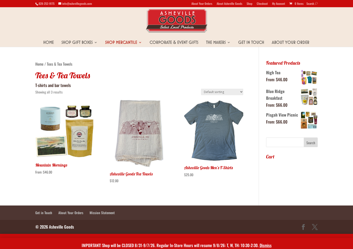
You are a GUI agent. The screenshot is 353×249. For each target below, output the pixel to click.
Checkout (262, 4)
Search (312, 3)
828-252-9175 (47, 3)
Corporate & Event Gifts (174, 42)
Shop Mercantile (121, 42)
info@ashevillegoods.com (77, 3)
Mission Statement (102, 212)
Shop (249, 4)
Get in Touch (251, 42)
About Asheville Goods (229, 4)
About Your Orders (201, 4)
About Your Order (290, 42)
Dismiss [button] (266, 245)
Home (48, 42)
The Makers (216, 42)
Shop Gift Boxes (77, 42)
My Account (278, 4)
